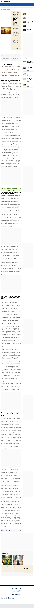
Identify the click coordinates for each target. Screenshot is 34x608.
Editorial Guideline (20, 597)
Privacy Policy (7, 597)
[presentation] (2, 564)
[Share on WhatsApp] (20, 48)
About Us (2, 597)
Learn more (14, 59)
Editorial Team (14, 597)
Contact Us (9, 598)
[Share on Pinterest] (19, 48)
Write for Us (26, 597)
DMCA (13, 598)
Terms (10, 597)
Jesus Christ (3, 51)
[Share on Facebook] (16, 48)
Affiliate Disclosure (4, 598)
